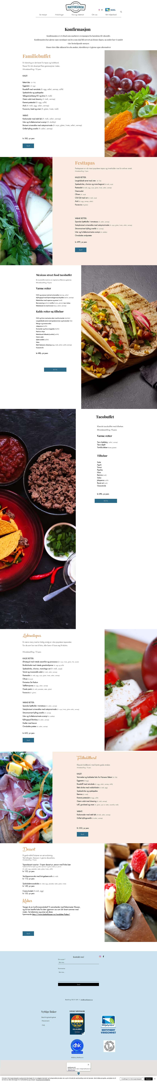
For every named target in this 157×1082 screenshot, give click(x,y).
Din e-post (61, 959)
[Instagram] (99, 10)
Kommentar (61, 968)
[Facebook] (102, 10)
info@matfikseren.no (87, 1000)
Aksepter (148, 1079)
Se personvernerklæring (43, 1080)
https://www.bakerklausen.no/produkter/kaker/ (51, 914)
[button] (28, 146)
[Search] (121, 12)
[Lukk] (155, 1079)
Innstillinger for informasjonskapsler (131, 1079)
